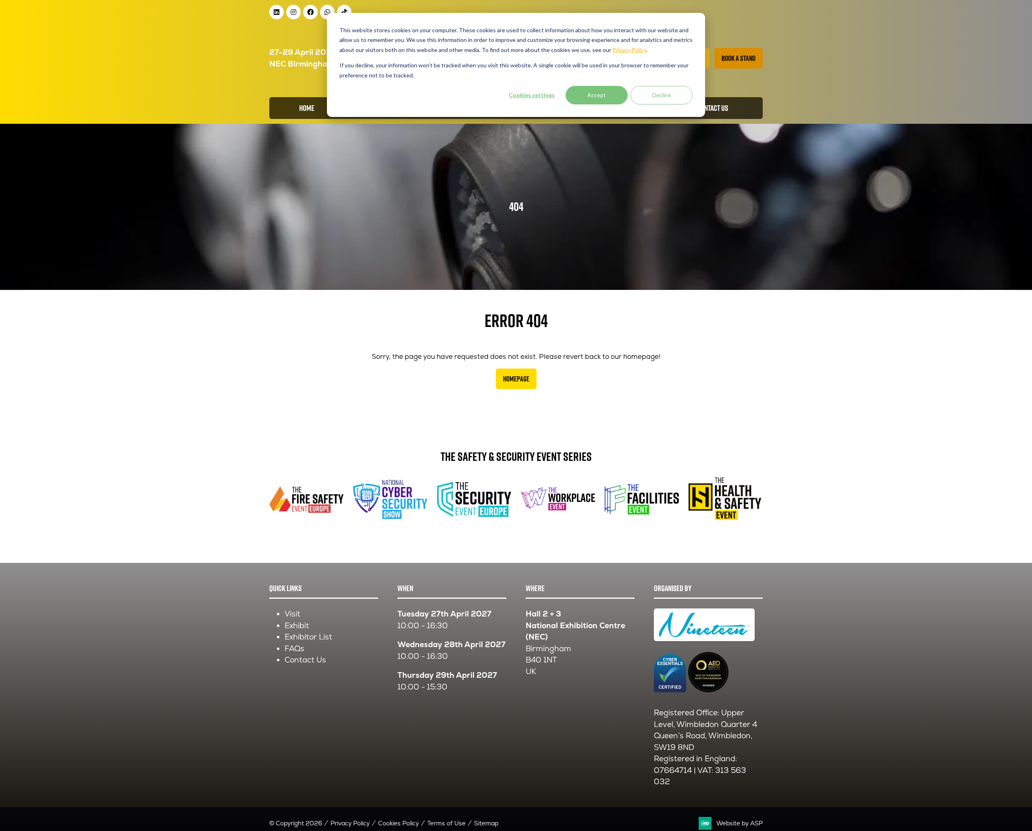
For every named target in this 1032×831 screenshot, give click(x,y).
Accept (596, 95)
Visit (292, 614)
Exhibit (297, 626)
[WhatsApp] (327, 12)
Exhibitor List (308, 637)
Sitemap (486, 823)
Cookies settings (532, 95)
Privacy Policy (350, 823)
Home (306, 108)
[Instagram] (293, 12)
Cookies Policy (398, 823)
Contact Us (305, 660)
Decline (661, 95)
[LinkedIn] (276, 12)
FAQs (294, 649)
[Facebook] (310, 12)
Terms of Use (446, 823)
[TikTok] (344, 12)
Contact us (712, 108)
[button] (738, 58)
